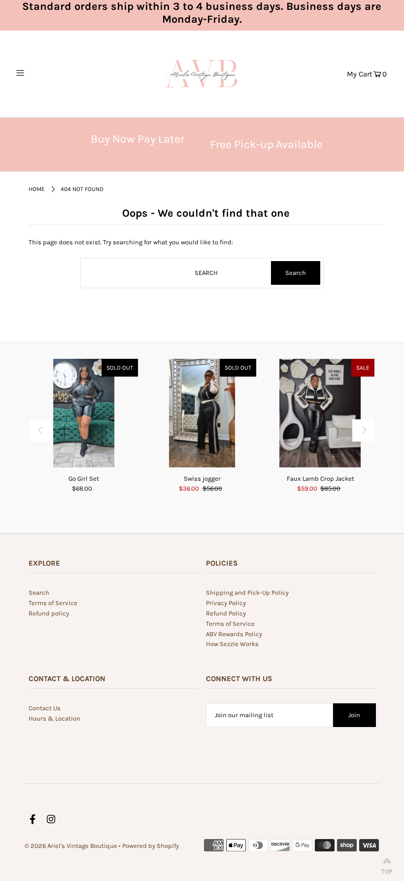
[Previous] (41, 431)
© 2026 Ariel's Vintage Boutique (71, 845)
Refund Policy (226, 613)
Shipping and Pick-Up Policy (247, 592)
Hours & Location (54, 718)
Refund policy (49, 613)
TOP (386, 869)
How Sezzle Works (232, 644)
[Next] (363, 431)
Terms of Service (53, 603)
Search (39, 592)
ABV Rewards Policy (234, 634)
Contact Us (45, 708)
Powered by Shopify (150, 845)
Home (37, 189)
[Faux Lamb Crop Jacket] (320, 413)
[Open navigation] (40, 73)
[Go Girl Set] (84, 413)
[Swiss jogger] (202, 413)
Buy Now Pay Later (137, 139)
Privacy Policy (226, 603)
